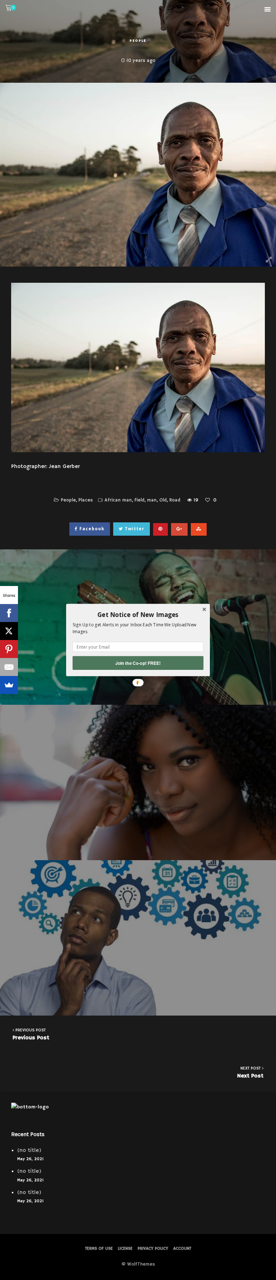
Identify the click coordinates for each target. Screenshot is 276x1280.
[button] (138, 614)
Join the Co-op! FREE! (138, 663)
